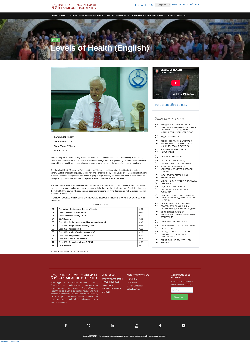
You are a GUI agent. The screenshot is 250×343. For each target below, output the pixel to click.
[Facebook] (135, 5)
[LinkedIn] (141, 5)
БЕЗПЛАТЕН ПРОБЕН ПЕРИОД (91, 15)
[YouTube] (145, 5)
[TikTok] (149, 5)
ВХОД (174, 5)
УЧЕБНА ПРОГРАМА (111, 288)
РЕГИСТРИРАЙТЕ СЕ (189, 5)
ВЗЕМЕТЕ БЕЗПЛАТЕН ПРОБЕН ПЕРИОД (112, 280)
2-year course (107, 285)
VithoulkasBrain (133, 289)
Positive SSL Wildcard (9, 342)
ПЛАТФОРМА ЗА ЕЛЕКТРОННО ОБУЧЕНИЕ (148, 15)
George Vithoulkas (135, 286)
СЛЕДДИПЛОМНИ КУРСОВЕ (117, 15)
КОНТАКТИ (181, 15)
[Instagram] (152, 5)
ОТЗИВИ (73, 15)
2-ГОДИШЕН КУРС (59, 15)
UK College (132, 282)
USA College (132, 279)
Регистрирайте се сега (171, 104)
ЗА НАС (170, 15)
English (55, 40)
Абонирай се (179, 297)
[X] (139, 5)
